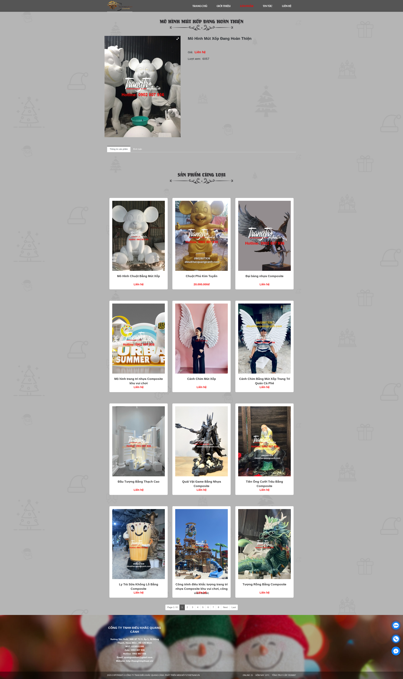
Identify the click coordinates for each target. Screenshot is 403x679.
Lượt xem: (194, 58)
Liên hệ (286, 6)
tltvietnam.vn (192, 675)
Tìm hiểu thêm (138, 235)
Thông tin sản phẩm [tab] (119, 149)
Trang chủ (199, 6)
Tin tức (267, 6)
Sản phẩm (246, 6)
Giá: (190, 52)
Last (234, 607)
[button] (177, 38)
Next (225, 607)
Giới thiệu (223, 6)
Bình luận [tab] (137, 149)
